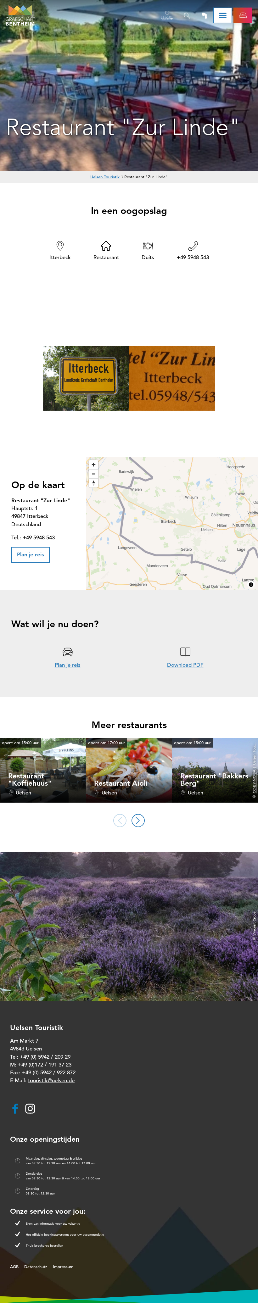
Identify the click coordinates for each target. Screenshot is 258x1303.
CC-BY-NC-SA (253, 781)
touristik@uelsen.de (51, 1080)
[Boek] (242, 15)
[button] (30, 555)
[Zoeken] (187, 15)
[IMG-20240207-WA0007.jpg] (172, 379)
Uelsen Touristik (105, 176)
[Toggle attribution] (251, 584)
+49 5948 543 (193, 257)
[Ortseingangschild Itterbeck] (86, 379)
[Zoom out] (93, 473)
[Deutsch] (167, 15)
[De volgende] (138, 820)
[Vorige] (119, 820)
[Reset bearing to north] (93, 482)
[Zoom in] (93, 464)
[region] (172, 523)
